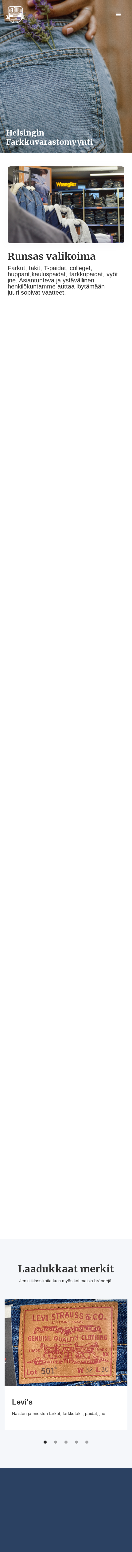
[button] (118, 14)
